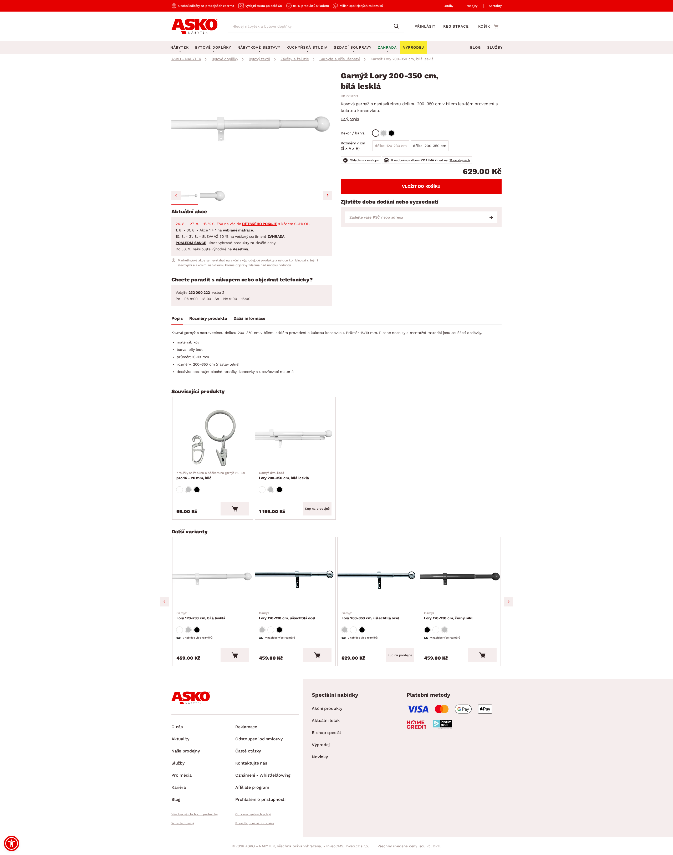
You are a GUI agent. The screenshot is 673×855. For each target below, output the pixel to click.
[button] (184, 196)
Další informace (249, 318)
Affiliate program (252, 787)
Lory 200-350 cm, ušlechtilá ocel (370, 615)
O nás (177, 726)
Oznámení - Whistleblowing (262, 775)
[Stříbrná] (383, 133)
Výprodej (320, 744)
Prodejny (471, 6)
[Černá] (391, 133)
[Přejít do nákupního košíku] (488, 26)
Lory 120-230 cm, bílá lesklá (200, 615)
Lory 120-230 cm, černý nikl (448, 615)
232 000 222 (199, 292)
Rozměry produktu (208, 318)
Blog (475, 47)
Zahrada (387, 47)
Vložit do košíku (421, 186)
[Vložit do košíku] (235, 508)
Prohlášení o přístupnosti (260, 799)
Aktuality (180, 738)
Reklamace (246, 726)
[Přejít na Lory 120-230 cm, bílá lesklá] (212, 579)
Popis (177, 318)
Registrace (456, 26)
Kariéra (178, 787)
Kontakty (495, 6)
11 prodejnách (460, 160)
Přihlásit (425, 26)
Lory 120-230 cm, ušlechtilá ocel (287, 615)
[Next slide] (327, 195)
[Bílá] (376, 133)
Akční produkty (327, 708)
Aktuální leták (326, 720)
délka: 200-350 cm (429, 146)
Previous (164, 601)
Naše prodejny (185, 750)
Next (508, 601)
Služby (495, 47)
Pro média (181, 775)
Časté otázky (248, 750)
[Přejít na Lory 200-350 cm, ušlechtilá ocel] (378, 579)
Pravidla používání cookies (254, 823)
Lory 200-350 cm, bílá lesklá (284, 475)
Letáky (448, 6)
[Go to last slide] (176, 195)
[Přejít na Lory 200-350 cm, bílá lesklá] (295, 438)
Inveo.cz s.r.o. (357, 846)
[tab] (177, 319)
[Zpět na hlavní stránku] (194, 26)
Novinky (320, 756)
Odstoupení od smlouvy (259, 738)
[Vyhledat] (397, 26)
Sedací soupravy (352, 47)
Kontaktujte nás (251, 763)
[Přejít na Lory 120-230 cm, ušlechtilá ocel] (295, 579)
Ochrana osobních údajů (253, 814)
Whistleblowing (182, 823)
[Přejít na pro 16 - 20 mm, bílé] (212, 438)
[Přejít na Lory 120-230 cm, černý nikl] (460, 579)
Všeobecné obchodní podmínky (194, 814)
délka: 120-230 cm (391, 146)
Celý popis (350, 119)
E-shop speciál (326, 732)
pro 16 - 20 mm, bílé (210, 475)
